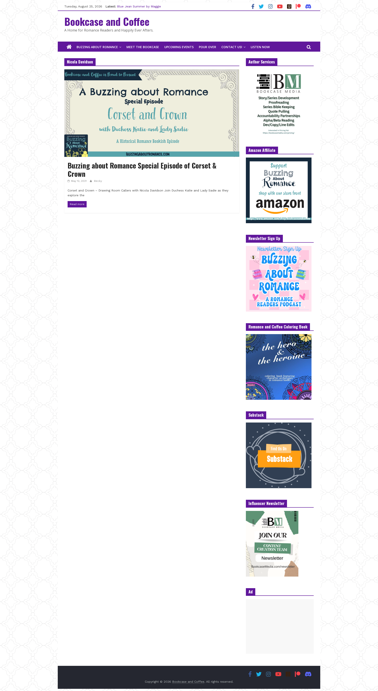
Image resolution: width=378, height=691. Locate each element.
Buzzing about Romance (97, 47)
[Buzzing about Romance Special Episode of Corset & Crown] (151, 72)
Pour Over (207, 47)
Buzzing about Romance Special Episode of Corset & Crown (142, 169)
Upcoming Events (179, 47)
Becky (98, 180)
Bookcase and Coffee (106, 21)
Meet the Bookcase (142, 47)
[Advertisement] (280, 626)
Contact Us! (231, 47)
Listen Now (260, 47)
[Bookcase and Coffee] (69, 47)
